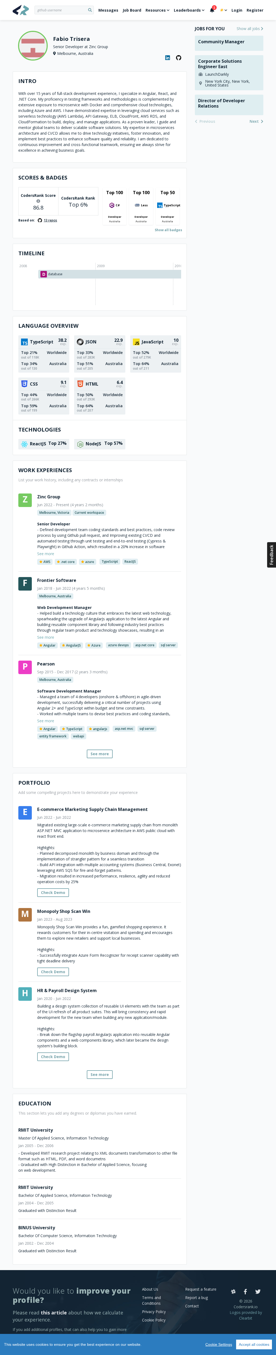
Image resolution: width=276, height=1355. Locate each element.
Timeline (31, 253)
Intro (27, 81)
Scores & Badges (42, 177)
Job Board (132, 10)
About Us (150, 1289)
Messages (108, 10)
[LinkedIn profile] (168, 58)
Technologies (39, 429)
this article (54, 1312)
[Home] (23, 10)
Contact (192, 1305)
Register (255, 10)
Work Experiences (45, 470)
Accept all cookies (254, 1344)
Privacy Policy (154, 1311)
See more (100, 753)
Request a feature (200, 1289)
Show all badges (168, 230)
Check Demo (53, 892)
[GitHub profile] (178, 58)
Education (34, 1103)
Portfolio (34, 782)
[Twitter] (258, 1292)
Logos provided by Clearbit (246, 1315)
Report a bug (196, 1297)
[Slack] (233, 1292)
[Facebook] (245, 1292)
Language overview (48, 325)
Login (237, 10)
